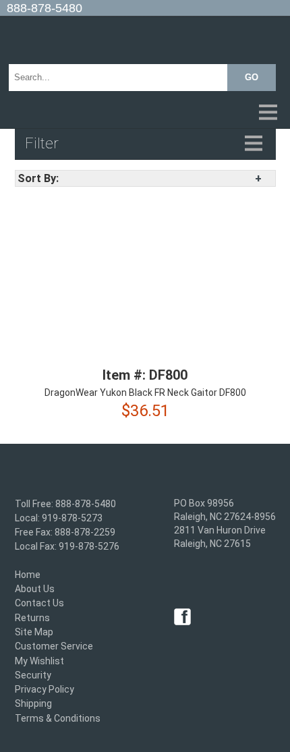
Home (27, 574)
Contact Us (39, 603)
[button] (145, 113)
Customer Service (54, 646)
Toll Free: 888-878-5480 (65, 503)
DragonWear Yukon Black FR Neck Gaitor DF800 (145, 392)
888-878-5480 (44, 8)
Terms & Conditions (57, 718)
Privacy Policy (44, 689)
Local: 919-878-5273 (59, 518)
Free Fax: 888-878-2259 (65, 532)
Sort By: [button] (38, 178)
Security (33, 675)
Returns (32, 617)
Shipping (33, 704)
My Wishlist (39, 661)
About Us (35, 588)
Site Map (34, 632)
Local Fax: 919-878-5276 (67, 547)
